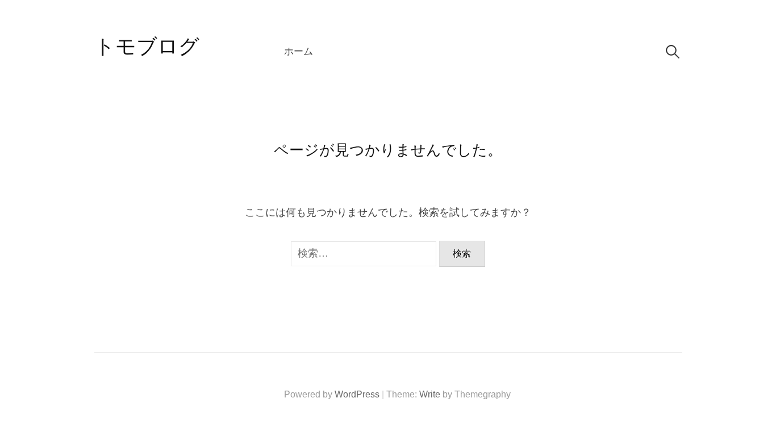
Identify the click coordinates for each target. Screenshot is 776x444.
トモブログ (146, 46)
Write (429, 394)
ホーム (298, 51)
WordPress (357, 394)
